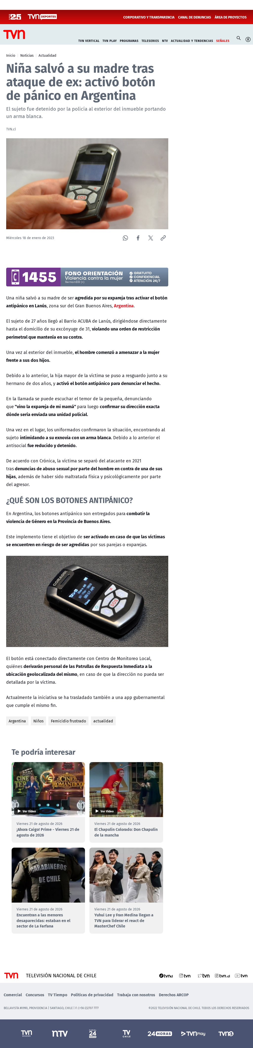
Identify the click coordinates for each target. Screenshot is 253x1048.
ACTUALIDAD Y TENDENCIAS (192, 40)
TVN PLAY (110, 40)
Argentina (17, 721)
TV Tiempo (57, 995)
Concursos (35, 995)
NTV (165, 40)
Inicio (10, 55)
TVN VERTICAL (89, 40)
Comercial (13, 995)
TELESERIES (150, 40)
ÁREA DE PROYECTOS (231, 17)
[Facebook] (138, 238)
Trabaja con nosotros (136, 995)
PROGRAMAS (129, 40)
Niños (38, 721)
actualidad (103, 721)
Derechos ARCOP (174, 995)
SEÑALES (223, 40)
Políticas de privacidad (92, 995)
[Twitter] (151, 238)
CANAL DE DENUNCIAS (194, 17)
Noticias (27, 55)
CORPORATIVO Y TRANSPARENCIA (148, 17)
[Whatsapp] (125, 238)
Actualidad (47, 55)
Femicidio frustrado (68, 721)
